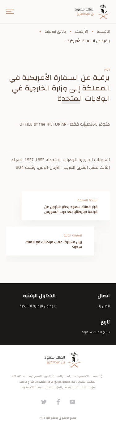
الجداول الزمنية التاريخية (37, 305)
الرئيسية (103, 31)
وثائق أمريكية (55, 31)
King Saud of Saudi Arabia (88, 12)
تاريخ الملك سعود (96, 332)
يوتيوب (72, 402)
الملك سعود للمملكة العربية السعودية (58, 360)
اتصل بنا (104, 305)
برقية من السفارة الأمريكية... (87, 40)
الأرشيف (81, 31)
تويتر (44, 402)
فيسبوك (58, 402)
